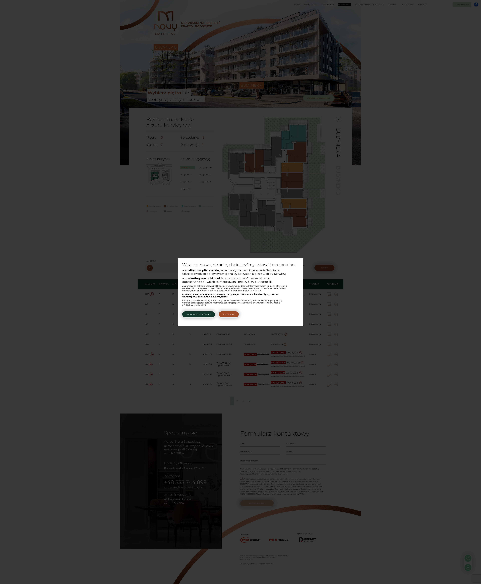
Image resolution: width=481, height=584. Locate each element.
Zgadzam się (228, 314)
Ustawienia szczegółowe (199, 314)
